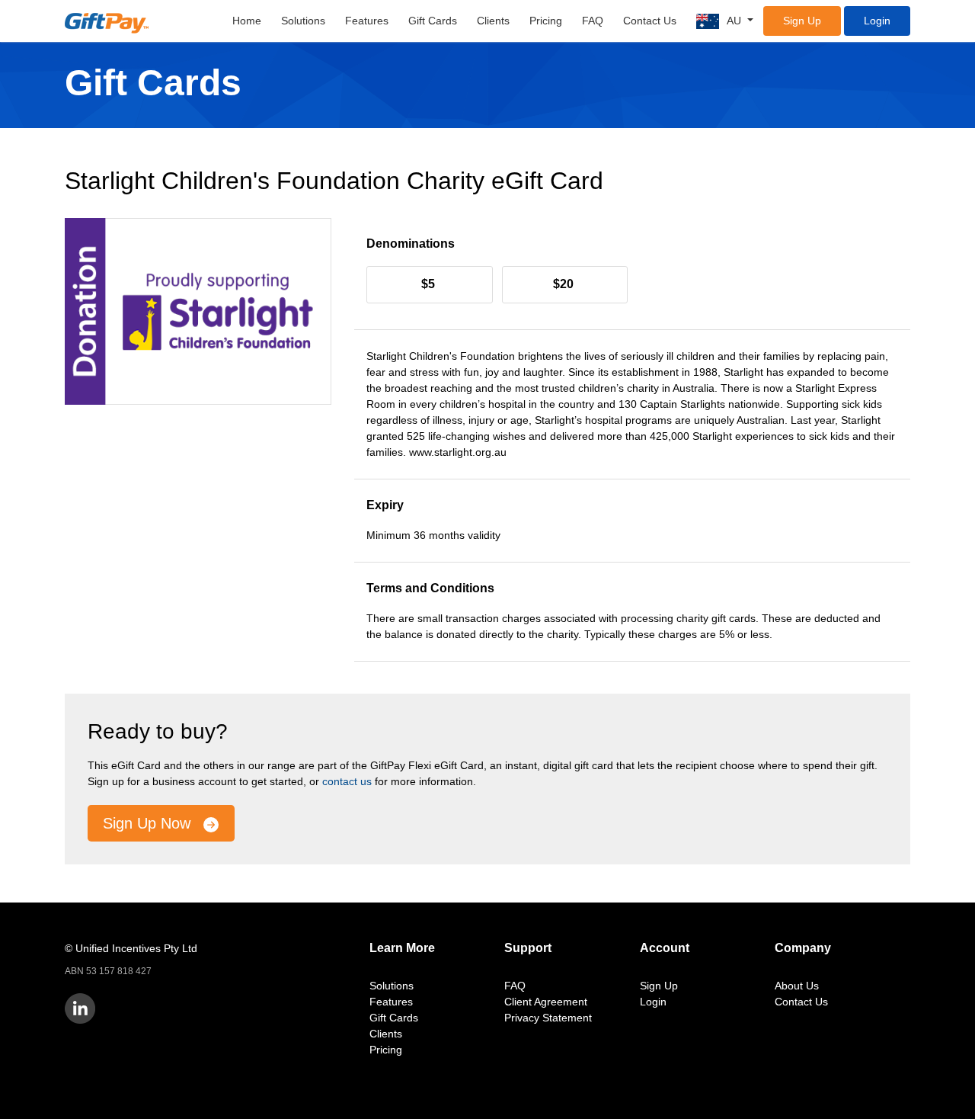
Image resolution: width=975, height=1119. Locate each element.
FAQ (592, 20)
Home (246, 20)
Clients (493, 20)
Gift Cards (432, 20)
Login (877, 20)
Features (366, 20)
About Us (797, 986)
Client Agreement (545, 1002)
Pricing (545, 20)
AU (735, 20)
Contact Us (649, 20)
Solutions (303, 20)
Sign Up (802, 20)
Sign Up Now (149, 823)
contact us (347, 781)
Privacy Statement (548, 1018)
